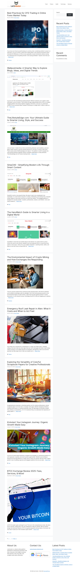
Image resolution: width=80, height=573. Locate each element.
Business (70, 4)
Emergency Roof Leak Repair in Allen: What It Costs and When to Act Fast (29, 309)
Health (57, 4)
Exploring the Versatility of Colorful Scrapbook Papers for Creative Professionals (28, 363)
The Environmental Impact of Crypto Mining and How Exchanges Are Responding (28, 258)
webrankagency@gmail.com (36, 549)
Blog (9, 109)
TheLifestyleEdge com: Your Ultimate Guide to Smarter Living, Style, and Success (28, 118)
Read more (10, 57)
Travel (46, 4)
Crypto (10, 532)
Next (15, 538)
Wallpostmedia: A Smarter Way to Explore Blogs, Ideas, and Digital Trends (27, 69)
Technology (63, 4)
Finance (51, 4)
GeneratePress (47, 571)
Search (58, 12)
